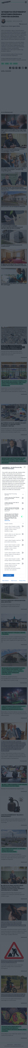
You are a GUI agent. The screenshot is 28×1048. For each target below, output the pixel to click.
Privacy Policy (22, 580)
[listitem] (14, 494)
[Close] (25, 467)
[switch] (22, 498)
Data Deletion (5, 580)
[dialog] (14, 524)
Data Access (14, 580)
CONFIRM (8, 575)
